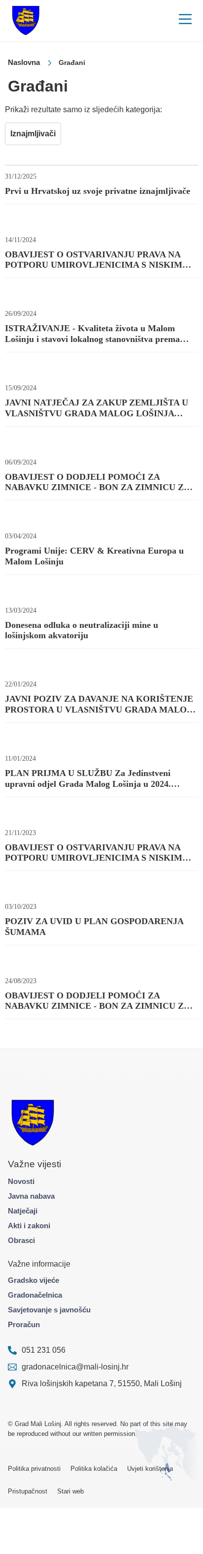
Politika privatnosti (34, 1468)
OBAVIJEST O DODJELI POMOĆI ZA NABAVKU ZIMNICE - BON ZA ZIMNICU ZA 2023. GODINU (97, 1001)
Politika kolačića (93, 1468)
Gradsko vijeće (33, 1280)
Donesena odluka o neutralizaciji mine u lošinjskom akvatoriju (81, 630)
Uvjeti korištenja (150, 1468)
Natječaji (22, 1211)
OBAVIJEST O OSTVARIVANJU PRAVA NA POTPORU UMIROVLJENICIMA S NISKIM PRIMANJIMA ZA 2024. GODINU (93, 260)
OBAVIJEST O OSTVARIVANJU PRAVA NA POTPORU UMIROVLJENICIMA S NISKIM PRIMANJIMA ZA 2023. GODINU (93, 853)
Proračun (24, 1324)
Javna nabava (31, 1196)
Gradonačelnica (35, 1295)
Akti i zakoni (29, 1225)
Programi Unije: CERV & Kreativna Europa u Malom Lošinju (94, 556)
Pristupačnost (27, 1491)
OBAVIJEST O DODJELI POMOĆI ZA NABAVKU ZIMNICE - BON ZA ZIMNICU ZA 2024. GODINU (97, 482)
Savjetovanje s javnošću (49, 1309)
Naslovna (24, 62)
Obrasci (21, 1240)
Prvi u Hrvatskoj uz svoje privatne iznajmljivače (97, 191)
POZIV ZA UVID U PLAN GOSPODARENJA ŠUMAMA (94, 926)
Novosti (21, 1181)
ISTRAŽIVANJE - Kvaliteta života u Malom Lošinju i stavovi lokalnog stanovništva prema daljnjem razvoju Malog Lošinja (92, 333)
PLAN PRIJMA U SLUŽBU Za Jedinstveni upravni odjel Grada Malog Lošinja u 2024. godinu (88, 778)
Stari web (70, 1491)
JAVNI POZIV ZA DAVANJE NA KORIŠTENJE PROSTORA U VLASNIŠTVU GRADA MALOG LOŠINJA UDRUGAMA (99, 704)
